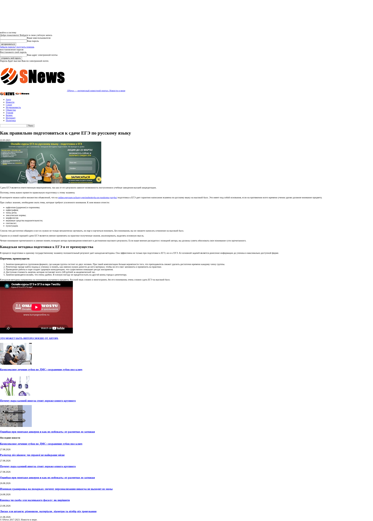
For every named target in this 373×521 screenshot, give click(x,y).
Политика (11, 120)
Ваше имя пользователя (38, 38)
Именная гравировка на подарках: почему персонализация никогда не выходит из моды (56, 488)
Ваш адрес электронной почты (42, 55)
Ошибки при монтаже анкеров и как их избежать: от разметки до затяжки (47, 431)
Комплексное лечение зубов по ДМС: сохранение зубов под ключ (41, 369)
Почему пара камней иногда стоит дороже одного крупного (38, 400)
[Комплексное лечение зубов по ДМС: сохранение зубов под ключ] (16, 364)
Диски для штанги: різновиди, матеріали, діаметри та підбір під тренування (48, 511)
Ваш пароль (33, 41)
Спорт (9, 105)
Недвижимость (13, 107)
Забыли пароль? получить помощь (17, 47)
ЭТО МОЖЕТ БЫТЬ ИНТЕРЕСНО (19, 338)
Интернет (10, 118)
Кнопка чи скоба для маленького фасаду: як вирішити (35, 500)
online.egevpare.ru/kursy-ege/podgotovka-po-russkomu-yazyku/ (87, 197)
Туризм (9, 112)
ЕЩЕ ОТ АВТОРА (48, 338)
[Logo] (7, 94)
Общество (11, 110)
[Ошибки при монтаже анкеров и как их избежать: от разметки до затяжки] (16, 426)
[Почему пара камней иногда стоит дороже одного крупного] (16, 395)
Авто (8, 99)
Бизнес (9, 115)
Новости (10, 102)
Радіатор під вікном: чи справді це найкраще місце (32, 454)
